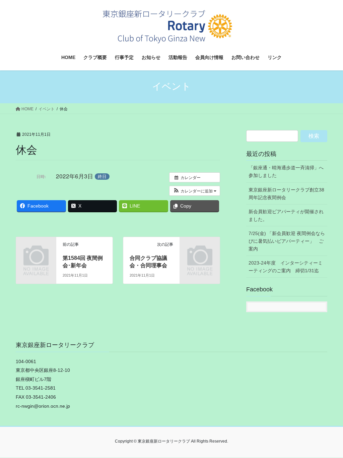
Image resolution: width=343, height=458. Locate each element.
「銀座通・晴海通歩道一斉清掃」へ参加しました (286, 171)
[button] (194, 190)
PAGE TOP (328, 438)
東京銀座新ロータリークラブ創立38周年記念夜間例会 (286, 193)
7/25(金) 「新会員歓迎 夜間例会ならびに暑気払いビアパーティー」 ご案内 (287, 241)
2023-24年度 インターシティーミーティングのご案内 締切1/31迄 (286, 266)
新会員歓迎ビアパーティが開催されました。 (286, 215)
